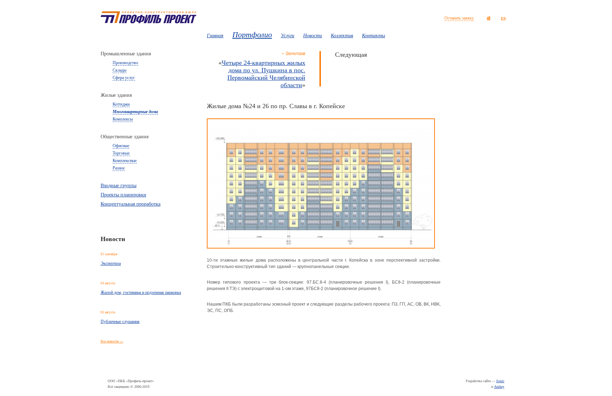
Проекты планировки (123, 194)
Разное (119, 168)
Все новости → (112, 341)
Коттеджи (121, 104)
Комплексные (125, 160)
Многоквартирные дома (135, 111)
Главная (215, 35)
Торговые (121, 153)
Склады (119, 70)
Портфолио (252, 34)
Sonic (500, 381)
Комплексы (123, 119)
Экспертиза (111, 263)
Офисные (121, 145)
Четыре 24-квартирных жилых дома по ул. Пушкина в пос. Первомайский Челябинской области (263, 74)
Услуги (287, 35)
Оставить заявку (459, 18)
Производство (125, 62)
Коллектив (342, 35)
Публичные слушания (120, 321)
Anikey (499, 387)
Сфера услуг (124, 77)
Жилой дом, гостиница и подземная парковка (141, 292)
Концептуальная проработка (130, 204)
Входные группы (118, 185)
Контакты (373, 35)
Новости (312, 35)
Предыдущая (295, 53)
